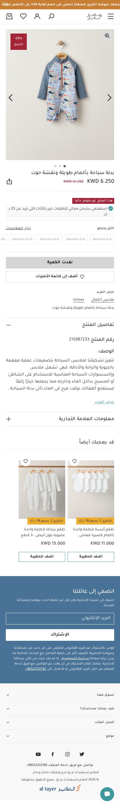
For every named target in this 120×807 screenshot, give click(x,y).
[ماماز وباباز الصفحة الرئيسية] (94, 16)
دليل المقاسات (18, 229)
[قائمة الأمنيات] (74, 461)
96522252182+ (35, 669)
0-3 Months (102, 240)
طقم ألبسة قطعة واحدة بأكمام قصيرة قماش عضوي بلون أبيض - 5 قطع (92, 533)
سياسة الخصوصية (75, 658)
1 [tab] (64, 166)
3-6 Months (75, 240)
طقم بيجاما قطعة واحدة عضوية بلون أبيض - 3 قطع (43, 533)
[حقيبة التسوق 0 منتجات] (9, 17)
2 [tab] (60, 166)
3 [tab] (55, 166)
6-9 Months (49, 240)
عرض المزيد (104, 402)
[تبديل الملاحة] (110, 16)
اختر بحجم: (105, 229)
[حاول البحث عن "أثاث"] (51, 16)
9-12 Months (23, 240)
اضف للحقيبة (91, 557)
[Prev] (109, 98)
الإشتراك (60, 635)
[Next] (10, 98)
